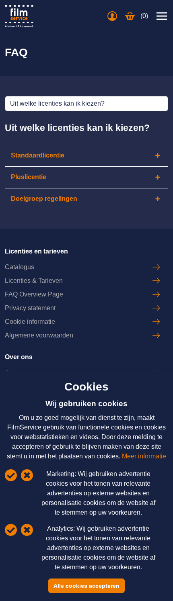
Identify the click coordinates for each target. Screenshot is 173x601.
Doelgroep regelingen (44, 198)
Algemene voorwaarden (39, 335)
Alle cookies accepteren (86, 586)
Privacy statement (30, 308)
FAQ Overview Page (34, 294)
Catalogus (19, 267)
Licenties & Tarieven (34, 280)
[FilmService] (19, 16)
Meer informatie (144, 456)
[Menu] (162, 16)
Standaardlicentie (37, 155)
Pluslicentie (28, 177)
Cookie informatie (30, 321)
